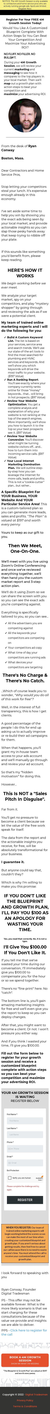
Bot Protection (13, 1170)
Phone (10, 1142)
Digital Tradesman (36, 1394)
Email (10, 1157)
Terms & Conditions (25, 1406)
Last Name (12, 1128)
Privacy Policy (25, 1400)
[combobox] (10, 1148)
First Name (12, 1114)
